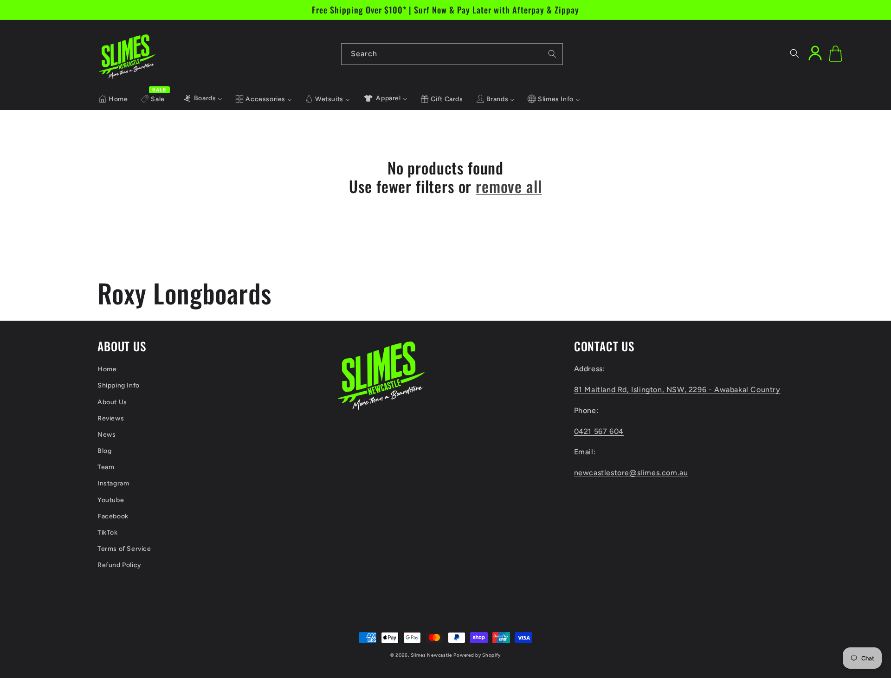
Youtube (110, 500)
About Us (112, 402)
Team (105, 467)
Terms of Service (124, 549)
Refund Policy (119, 565)
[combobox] (452, 54)
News (106, 435)
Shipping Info (118, 385)
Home (106, 369)
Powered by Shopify (477, 655)
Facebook (113, 516)
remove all (509, 186)
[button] (794, 53)
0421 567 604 (599, 431)
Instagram (113, 483)
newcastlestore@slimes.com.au (631, 472)
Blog (104, 451)
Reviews (110, 418)
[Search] (552, 54)
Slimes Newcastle (431, 655)
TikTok (107, 532)
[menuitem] (113, 99)
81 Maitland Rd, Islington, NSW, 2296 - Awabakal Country (677, 389)
